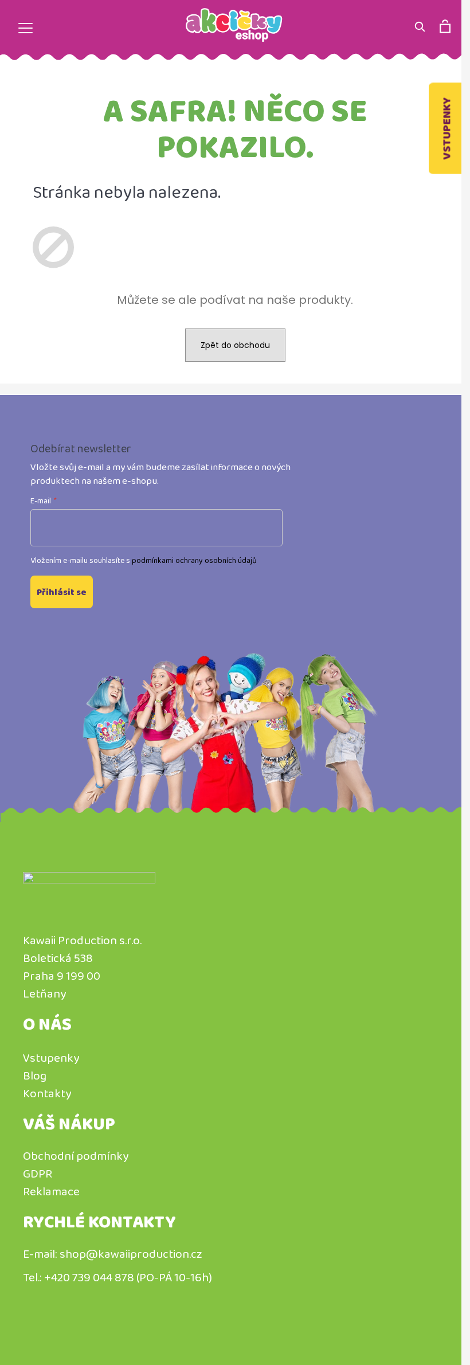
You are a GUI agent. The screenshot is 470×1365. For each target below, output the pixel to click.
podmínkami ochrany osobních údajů (194, 560)
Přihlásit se (62, 592)
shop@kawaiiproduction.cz (131, 1253)
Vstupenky (446, 128)
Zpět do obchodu (235, 345)
